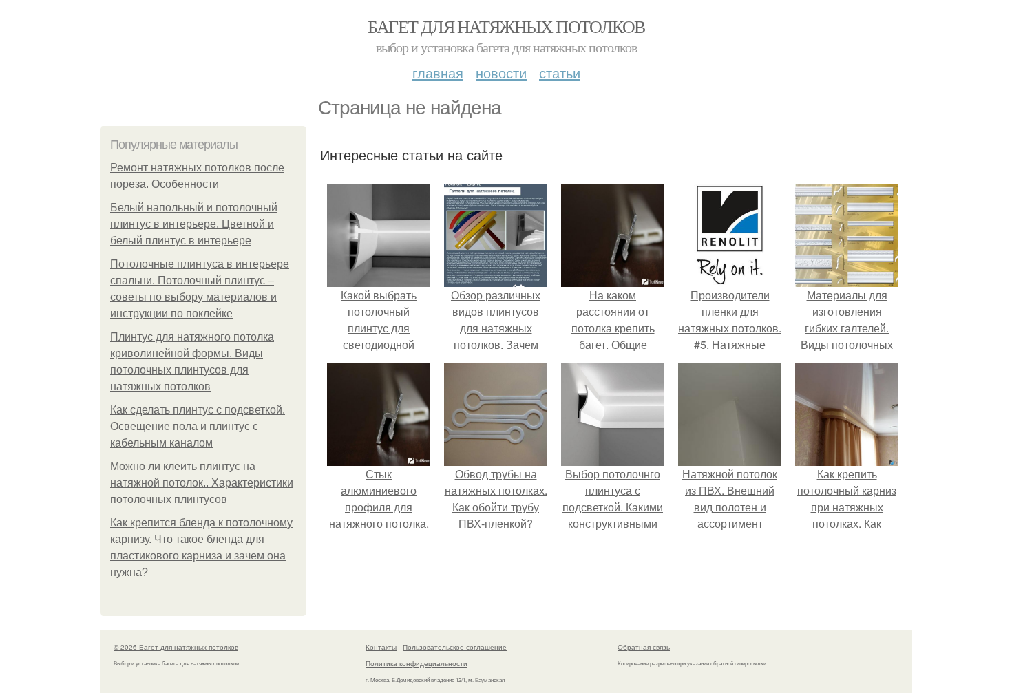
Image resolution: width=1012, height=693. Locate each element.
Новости (501, 73)
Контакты (381, 647)
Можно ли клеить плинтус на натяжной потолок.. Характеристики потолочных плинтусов (201, 482)
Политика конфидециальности (416, 663)
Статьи (559, 73)
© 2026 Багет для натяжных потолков (176, 647)
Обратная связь (644, 647)
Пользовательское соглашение (455, 647)
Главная (437, 73)
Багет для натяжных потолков (506, 26)
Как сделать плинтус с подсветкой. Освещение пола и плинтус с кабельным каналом (197, 426)
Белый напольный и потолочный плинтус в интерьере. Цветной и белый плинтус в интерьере (193, 224)
